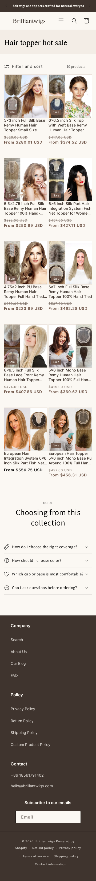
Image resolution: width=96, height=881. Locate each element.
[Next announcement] (90, 6)
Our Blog (18, 663)
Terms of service (36, 856)
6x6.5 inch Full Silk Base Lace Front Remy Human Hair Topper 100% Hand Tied (24, 375)
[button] (61, 21)
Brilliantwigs (45, 841)
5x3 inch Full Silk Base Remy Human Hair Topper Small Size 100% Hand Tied (24, 125)
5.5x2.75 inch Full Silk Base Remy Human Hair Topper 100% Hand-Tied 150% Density (25, 208)
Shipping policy (66, 856)
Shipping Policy (24, 732)
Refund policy (43, 848)
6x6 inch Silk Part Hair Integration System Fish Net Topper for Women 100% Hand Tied (70, 208)
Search (17, 639)
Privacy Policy (23, 708)
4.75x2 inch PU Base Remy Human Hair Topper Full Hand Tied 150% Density (24, 292)
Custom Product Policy (30, 744)
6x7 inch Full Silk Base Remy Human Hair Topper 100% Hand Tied (70, 292)
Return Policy (22, 720)
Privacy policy (70, 848)
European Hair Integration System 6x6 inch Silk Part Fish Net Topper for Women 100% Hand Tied (25, 458)
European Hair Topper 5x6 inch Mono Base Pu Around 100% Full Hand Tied (70, 458)
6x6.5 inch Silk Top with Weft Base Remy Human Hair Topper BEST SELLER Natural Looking (68, 125)
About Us (19, 651)
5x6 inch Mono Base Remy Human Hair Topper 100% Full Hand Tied (69, 375)
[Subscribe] (75, 817)
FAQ (14, 675)
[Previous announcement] (6, 6)
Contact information (50, 864)
